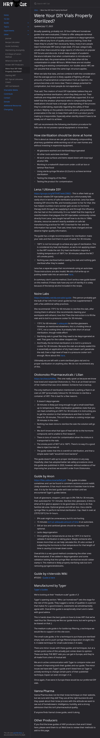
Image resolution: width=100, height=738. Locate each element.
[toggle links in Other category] (28, 34)
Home (6, 15)
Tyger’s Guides (41, 589)
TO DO (6, 19)
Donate (7, 101)
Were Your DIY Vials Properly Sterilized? (13, 70)
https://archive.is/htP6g (45, 378)
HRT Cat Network (12, 86)
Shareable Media (11, 90)
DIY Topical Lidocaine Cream (14, 80)
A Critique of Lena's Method (13, 55)
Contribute (8, 94)
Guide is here (49, 577)
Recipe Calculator (12, 42)
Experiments (9, 30)
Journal (8, 38)
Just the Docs (17, 733)
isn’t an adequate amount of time (63, 522)
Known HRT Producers (14, 65)
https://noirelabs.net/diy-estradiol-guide (52, 297)
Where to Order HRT (13, 61)
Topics (6, 27)
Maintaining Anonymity (15, 50)
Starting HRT (10, 75)
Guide (6, 23)
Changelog (8, 109)
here (71, 274)
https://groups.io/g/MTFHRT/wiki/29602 (52, 193)
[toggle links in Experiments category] (28, 31)
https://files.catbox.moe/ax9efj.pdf (50, 480)
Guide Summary (12, 46)
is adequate (62, 323)
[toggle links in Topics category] (28, 27)
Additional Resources (12, 105)
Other (6, 34)
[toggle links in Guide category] (28, 23)
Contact (7, 98)
